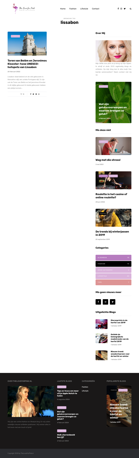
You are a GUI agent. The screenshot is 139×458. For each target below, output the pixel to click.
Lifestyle (84, 9)
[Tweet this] (33, 94)
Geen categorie (113, 270)
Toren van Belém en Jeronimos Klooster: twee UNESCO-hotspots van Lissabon (27, 64)
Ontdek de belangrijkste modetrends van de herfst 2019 (120, 337)
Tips (113, 282)
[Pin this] (36, 94)
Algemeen (103, 176)
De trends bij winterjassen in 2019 (118, 414)
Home (62, 9)
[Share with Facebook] (30, 94)
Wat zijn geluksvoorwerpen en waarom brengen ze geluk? (67, 415)
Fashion (72, 9)
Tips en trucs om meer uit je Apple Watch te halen (68, 393)
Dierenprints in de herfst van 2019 (119, 321)
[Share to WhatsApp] (38, 94)
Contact (95, 9)
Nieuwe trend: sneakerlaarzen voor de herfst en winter (120, 353)
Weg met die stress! (108, 159)
